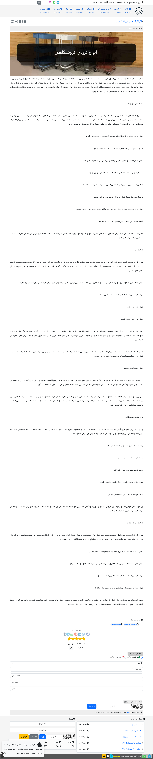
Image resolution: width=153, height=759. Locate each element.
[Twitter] (84, 635)
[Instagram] (50, 2)
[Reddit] (76, 635)
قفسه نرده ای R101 (133, 730)
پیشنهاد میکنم (132, 657)
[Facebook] (88, 635)
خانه (128, 11)
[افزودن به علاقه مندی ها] (20, 22)
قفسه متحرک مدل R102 (131, 737)
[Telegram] (58, 2)
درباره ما (57, 11)
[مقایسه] (24, 22)
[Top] (2, 753)
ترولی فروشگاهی (116, 624)
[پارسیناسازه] (139, 11)
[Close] (4, 752)
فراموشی (23, 736)
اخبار (68, 11)
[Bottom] (2, 757)
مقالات (79, 11)
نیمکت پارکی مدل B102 (131, 749)
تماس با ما (44, 11)
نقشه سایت (116, 756)
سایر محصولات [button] (104, 11)
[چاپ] (16, 22)
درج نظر (92, 706)
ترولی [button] (117, 11)
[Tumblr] (64, 635)
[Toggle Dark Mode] (107, 756)
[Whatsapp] (54, 2)
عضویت (34, 736)
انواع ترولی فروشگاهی (130, 624)
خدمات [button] (90, 11)
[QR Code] (12, 22)
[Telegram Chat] (149, 756)
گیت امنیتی (136, 724)
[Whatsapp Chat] (144, 756)
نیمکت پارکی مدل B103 (131, 743)
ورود (42, 736)
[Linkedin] (80, 635)
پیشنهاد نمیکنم (116, 657)
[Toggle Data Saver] (104, 756)
